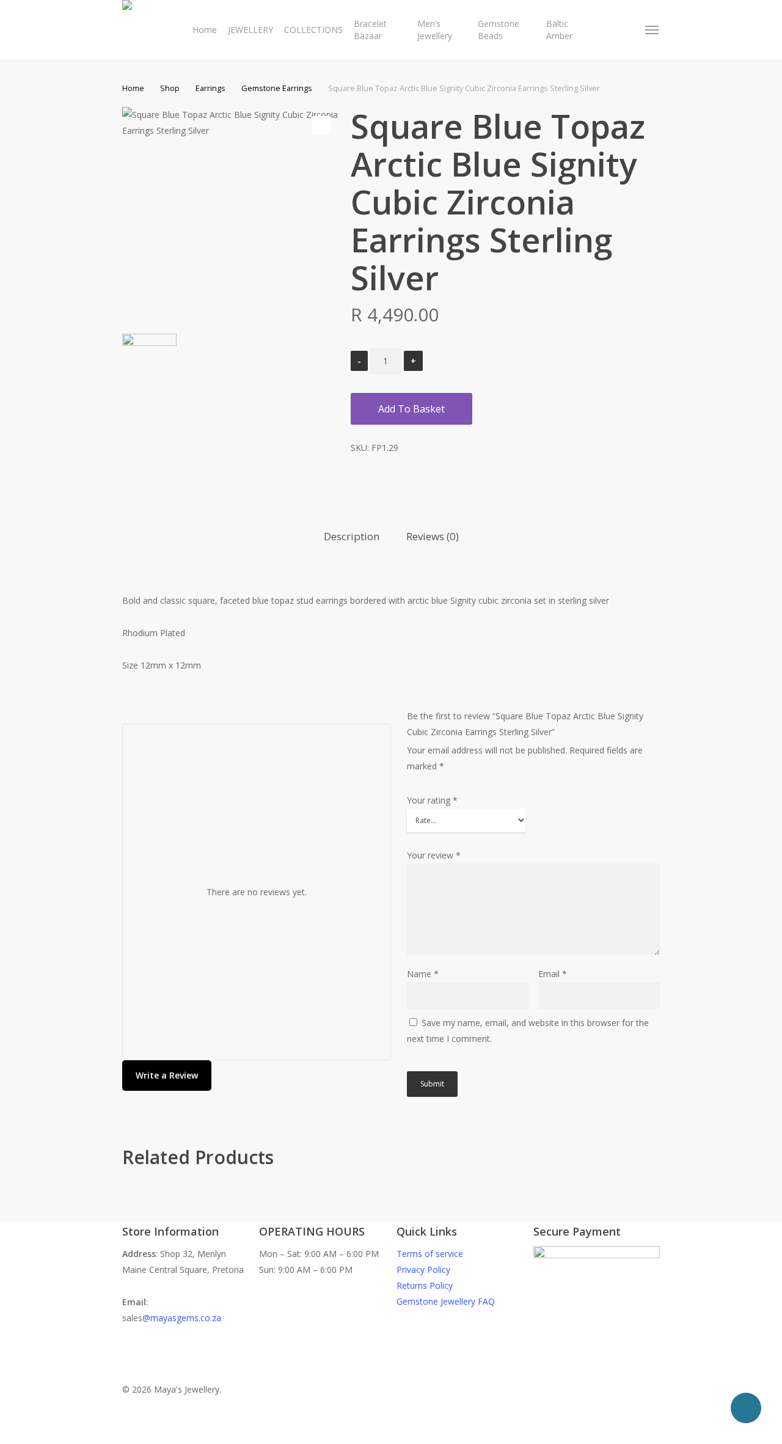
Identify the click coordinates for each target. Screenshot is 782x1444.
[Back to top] (391, 1436)
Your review (434, 855)
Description (351, 536)
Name (423, 974)
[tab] (352, 537)
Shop (170, 87)
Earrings (210, 87)
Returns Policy (424, 1285)
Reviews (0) (432, 536)
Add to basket (411, 409)
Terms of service (429, 1253)
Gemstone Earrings (276, 87)
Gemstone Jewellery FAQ (445, 1301)
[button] (652, 30)
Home (133, 87)
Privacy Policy (423, 1269)
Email (552, 974)
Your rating (432, 800)
